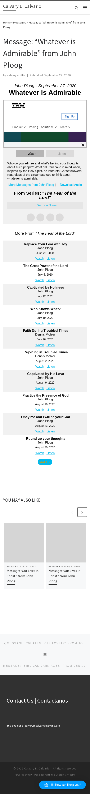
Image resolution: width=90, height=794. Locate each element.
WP (30, 774)
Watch (32, 153)
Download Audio (71, 184)
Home (7, 22)
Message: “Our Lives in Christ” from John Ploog (23, 576)
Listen (62, 153)
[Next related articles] (82, 512)
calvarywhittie (16, 75)
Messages (19, 22)
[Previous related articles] (72, 512)
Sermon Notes (47, 205)
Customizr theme (66, 774)
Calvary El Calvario (37, 768)
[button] (62, 785)
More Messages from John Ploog (31, 184)
